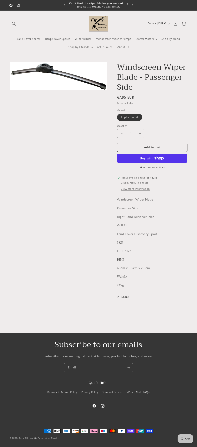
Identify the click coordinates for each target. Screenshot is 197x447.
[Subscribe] (128, 367)
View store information (135, 188)
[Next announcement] (133, 5)
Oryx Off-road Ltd (28, 438)
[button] (14, 23)
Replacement (129, 117)
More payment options (152, 167)
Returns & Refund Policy (62, 392)
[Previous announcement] (64, 5)
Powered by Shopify (48, 438)
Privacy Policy (89, 392)
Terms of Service (112, 392)
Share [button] (125, 297)
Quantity (122, 125)
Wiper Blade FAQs (138, 392)
